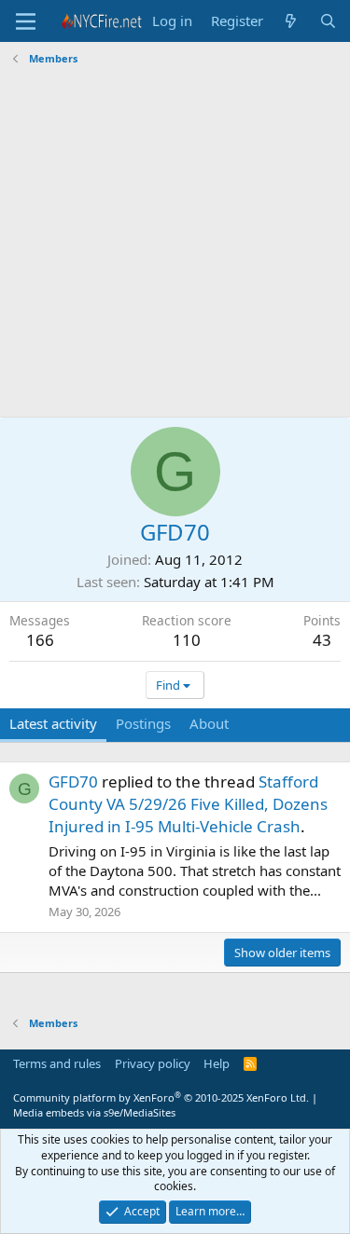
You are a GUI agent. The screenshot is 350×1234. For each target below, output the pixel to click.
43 (322, 640)
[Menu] (26, 21)
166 (40, 640)
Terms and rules (57, 1063)
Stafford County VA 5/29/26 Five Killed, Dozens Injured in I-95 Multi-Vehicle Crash (188, 804)
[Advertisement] (175, 244)
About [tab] (209, 723)
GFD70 (73, 781)
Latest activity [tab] (53, 723)
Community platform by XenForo (161, 1097)
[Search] (328, 21)
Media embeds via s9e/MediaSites (94, 1112)
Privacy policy (152, 1063)
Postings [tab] (143, 723)
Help (216, 1063)
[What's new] (291, 21)
